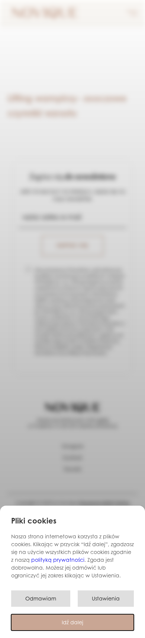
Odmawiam (40, 598)
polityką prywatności (57, 560)
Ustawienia (106, 598)
